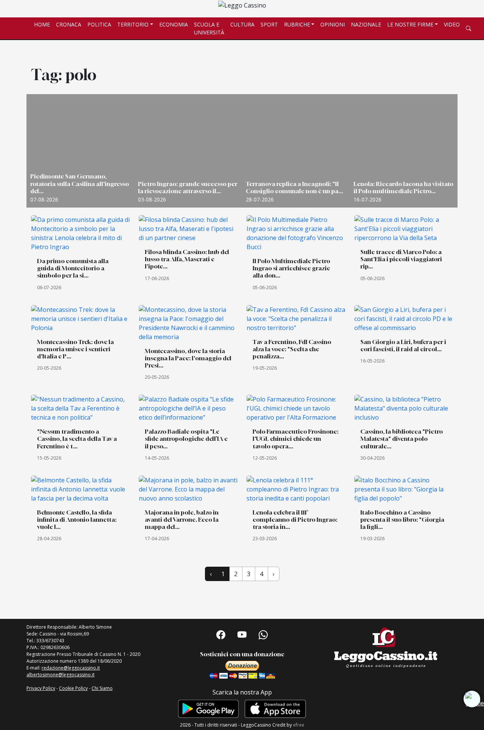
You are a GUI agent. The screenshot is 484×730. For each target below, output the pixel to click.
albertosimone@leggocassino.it (60, 674)
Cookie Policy (73, 688)
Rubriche (297, 24)
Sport (269, 24)
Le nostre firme (410, 24)
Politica (99, 24)
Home (42, 24)
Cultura (242, 24)
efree (298, 725)
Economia (173, 24)
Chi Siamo (102, 688)
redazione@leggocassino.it (71, 668)
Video (452, 24)
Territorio (133, 24)
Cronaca (68, 24)
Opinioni (332, 24)
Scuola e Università (209, 28)
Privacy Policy (40, 688)
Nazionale (366, 24)
